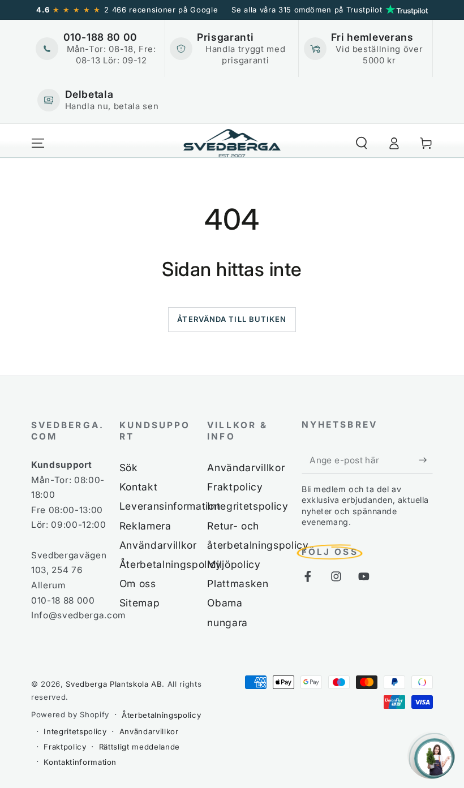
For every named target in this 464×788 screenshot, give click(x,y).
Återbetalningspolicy (170, 564)
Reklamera (145, 526)
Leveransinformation (170, 506)
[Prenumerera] (426, 459)
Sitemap (139, 603)
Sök (128, 467)
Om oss (137, 583)
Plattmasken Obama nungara (237, 603)
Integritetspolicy (247, 506)
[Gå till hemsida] (232, 143)
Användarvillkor (158, 545)
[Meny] (38, 143)
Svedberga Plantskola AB (114, 683)
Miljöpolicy (233, 564)
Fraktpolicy (235, 487)
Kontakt (138, 487)
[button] (361, 143)
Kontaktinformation (80, 762)
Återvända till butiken (231, 319)
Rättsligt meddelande (139, 746)
